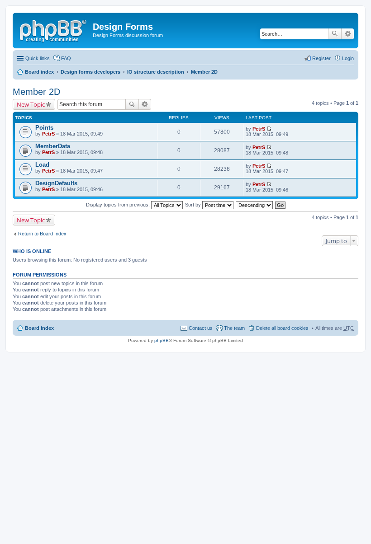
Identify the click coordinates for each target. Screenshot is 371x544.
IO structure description (155, 72)
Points (44, 127)
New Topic (31, 104)
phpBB (161, 340)
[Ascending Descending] (255, 204)
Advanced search (348, 33)
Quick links (37, 58)
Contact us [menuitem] (201, 328)
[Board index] (54, 29)
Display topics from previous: (118, 204)
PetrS (48, 133)
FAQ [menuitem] (66, 58)
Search (335, 33)
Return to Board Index (42, 233)
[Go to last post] (268, 128)
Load (42, 164)
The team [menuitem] (234, 328)
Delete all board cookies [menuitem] (282, 328)
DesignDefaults (56, 183)
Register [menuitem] (321, 58)
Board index (39, 72)
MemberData (52, 146)
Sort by (193, 204)
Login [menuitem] (348, 58)
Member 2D (204, 72)
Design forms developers (90, 72)
